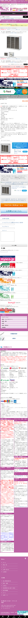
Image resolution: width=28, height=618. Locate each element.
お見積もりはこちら (14, 211)
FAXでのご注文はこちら (14, 205)
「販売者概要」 (21, 469)
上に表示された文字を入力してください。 (10, 250)
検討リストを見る (13, 24)
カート (4, 567)
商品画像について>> (20, 66)
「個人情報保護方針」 (19, 475)
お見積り (5, 571)
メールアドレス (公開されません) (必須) (12, 222)
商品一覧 (5, 564)
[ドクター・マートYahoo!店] (14, 303)
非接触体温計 (14, 333)
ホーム (1, 18)
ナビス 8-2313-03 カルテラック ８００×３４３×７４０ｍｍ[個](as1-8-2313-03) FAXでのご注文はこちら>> (13, 200)
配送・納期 (11, 4)
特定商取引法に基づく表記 (23, 4)
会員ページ (5, 595)
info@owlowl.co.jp (22, 506)
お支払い (15, 4)
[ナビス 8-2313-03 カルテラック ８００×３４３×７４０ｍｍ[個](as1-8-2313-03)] (14, 182)
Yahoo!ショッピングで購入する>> (14, 29)
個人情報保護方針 (4, 4)
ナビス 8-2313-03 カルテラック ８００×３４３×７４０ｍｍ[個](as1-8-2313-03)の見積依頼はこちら (20, 145)
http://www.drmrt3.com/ (10, 605)
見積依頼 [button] (25, 151)
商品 (5, 18)
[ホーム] (14, 7)
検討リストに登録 (5, 24)
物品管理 (8, 18)
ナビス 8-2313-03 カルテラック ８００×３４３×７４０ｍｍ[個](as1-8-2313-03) (19, 187)
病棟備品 (12, 18)
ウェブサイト (5, 226)
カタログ (25, 64)
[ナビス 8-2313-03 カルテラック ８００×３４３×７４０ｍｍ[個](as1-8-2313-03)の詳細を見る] (5, 144)
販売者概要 (5, 590)
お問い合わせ (6, 569)
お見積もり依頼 (13, 32)
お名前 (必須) (5, 218)
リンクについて (6, 608)
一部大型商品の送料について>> (8, 66)
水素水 (14, 338)
